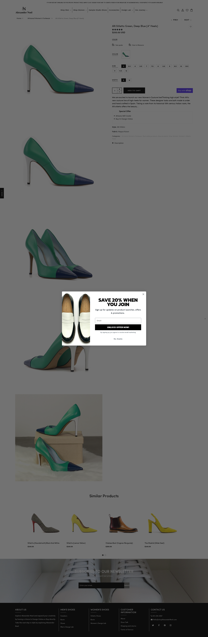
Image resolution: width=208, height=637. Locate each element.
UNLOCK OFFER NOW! (118, 327)
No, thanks (118, 339)
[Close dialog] (143, 294)
